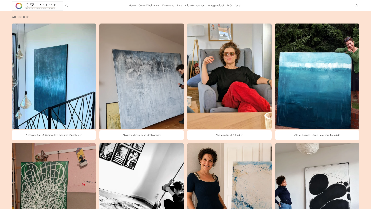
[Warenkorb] (356, 5)
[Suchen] (66, 5)
